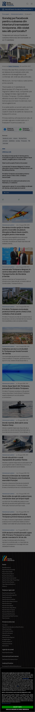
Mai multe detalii (26, 678)
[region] (17, 690)
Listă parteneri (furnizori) (6, 703)
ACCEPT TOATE (17, 707)
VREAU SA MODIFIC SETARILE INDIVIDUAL (17, 709)
